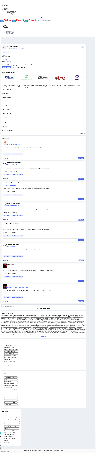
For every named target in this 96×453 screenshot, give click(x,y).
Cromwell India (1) (63, 332)
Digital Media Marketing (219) (10, 438)
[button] (83, 77)
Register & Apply (7, 67)
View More (43, 336)
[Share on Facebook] (4, 158)
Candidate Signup (11, 11)
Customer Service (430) (9, 395)
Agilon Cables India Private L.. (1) (57, 317)
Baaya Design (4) (5, 325)
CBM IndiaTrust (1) (29, 329)
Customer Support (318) (9, 432)
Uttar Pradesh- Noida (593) (10, 357)
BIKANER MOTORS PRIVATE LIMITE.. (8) (68, 325)
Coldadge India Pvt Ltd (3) (55, 331)
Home (5, 4)
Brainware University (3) (41, 327)
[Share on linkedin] (7, 158)
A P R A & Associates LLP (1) (47, 315)
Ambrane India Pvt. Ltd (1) (78, 318)
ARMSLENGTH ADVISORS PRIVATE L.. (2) (51, 321)
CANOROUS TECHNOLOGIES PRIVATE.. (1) (58, 328)
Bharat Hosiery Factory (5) (53, 325)
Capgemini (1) (80, 328)
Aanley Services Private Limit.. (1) (62, 315)
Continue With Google (20, 67)
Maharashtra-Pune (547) (9, 359)
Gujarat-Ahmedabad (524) (9, 361)
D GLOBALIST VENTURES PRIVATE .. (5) (23, 334)
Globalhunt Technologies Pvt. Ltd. (15, 48)
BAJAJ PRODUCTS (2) (14, 325)
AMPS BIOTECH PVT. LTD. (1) (27, 319)
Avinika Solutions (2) (17, 324)
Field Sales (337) (7, 404)
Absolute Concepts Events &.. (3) (77, 315)
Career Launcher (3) (5, 329)
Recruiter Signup (11, 12)
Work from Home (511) (9, 363)
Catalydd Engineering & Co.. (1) (18, 329)
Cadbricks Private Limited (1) (25, 328)
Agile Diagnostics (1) (44, 317)
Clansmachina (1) (19, 331)
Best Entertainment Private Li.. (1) (38, 325)
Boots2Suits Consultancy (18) (28, 327)
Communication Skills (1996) (10, 377)
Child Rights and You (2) (58, 329)
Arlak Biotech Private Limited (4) (34, 321)
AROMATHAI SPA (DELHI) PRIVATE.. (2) (69, 321)
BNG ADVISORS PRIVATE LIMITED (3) (13, 327)
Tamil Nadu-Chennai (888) (9, 351)
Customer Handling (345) (9, 402)
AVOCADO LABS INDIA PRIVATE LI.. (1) (46, 324)
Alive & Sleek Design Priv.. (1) (23, 318)
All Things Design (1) (49, 318)
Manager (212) (7, 440)
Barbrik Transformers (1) (24, 325)
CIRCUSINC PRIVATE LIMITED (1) (72, 329)
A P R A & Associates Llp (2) (35, 315)
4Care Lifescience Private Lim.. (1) (20, 315)
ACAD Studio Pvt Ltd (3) (6, 317)
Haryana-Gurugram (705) (9, 353)
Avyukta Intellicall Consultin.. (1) (62, 324)
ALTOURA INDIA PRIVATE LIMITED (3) (63, 318)
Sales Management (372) (9, 399)
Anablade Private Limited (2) (59, 319)
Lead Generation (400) (9, 397)
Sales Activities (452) (8, 391)
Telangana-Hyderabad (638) (10, 355)
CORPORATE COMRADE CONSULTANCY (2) (48, 332)
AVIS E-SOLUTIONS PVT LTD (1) (30, 324)
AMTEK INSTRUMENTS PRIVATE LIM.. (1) (43, 319)
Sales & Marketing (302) (9, 434)
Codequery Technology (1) (43, 331)
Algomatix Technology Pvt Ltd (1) (8, 318)
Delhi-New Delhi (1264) (9, 347)
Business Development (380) (10, 426)
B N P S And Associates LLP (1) (76, 324)
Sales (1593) (6, 379)
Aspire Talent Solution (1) (63, 322)
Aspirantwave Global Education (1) (49, 322)
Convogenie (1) (19, 332)
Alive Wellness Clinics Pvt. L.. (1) (37, 318)
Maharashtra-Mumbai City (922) (11, 349)
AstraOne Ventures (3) (74, 322)
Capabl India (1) (72, 328)
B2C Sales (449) (7, 393)
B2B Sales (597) (7, 381)
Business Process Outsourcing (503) (12, 425)
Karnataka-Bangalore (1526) (10, 345)
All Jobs (6, 5)
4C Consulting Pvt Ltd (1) (6, 315)
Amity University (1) (5, 319)
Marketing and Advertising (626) (11, 419)
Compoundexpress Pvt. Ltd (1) (8, 332)
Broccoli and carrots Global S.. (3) (63, 327)
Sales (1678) (6, 415)
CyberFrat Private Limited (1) (7, 334)
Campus (6, 8)
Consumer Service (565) (9, 423)
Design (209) (6, 442)
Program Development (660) (10, 417)
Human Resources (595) (9, 421)
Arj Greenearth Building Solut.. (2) (18, 321)
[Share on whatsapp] (5, 158)
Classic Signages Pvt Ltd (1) (30, 331)
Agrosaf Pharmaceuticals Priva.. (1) (72, 317)
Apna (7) (68, 319)
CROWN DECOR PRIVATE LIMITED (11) (76, 332)
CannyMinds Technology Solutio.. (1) (40, 328)
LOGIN (41, 18)
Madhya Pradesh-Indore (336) (10, 367)
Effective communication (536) (10, 385)
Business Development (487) (10, 389)
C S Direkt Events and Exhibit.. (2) (10, 328)
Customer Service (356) (9, 430)
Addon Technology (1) (17, 317)
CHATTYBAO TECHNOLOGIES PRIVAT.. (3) (44, 329)
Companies (7, 7)
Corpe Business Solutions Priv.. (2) (30, 332)
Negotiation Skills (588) (9, 383)
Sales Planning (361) (8, 400)
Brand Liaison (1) (51, 327)
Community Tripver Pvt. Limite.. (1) (69, 331)
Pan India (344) (7, 365)
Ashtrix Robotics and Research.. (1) (32, 322)
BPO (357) (6, 428)
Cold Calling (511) (8, 387)
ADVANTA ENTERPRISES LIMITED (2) (31, 317)
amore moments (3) (15, 319)
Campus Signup (11, 14)
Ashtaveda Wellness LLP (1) (18, 322)
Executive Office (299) (9, 436)
